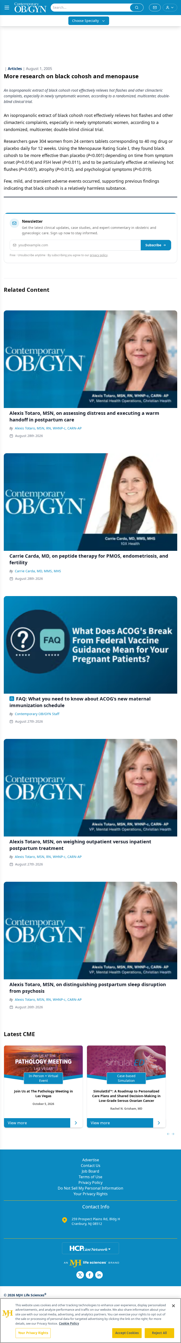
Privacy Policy (90, 1182)
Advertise (90, 1159)
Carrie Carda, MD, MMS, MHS (38, 571)
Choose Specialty (85, 20)
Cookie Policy (69, 1323)
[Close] (173, 1306)
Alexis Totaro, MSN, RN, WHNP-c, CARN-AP (48, 428)
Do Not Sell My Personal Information (90, 1188)
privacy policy (98, 255)
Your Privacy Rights (91, 1193)
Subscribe (153, 245)
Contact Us (90, 1165)
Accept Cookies (127, 1333)
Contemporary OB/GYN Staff (37, 714)
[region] (90, 1320)
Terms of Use (90, 1176)
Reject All (159, 1333)
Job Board (90, 1171)
